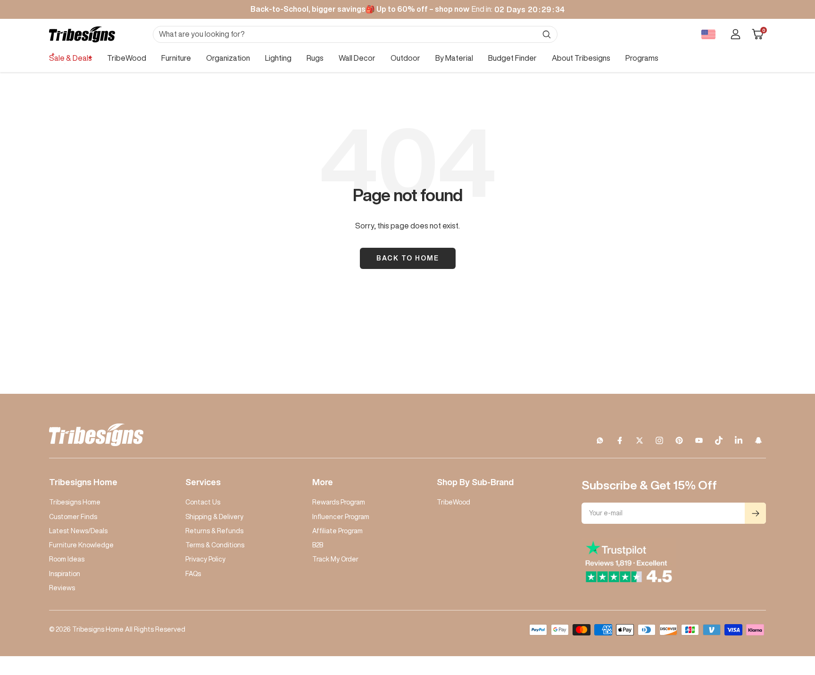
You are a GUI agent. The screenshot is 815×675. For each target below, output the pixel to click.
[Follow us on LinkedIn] (738, 440)
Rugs (315, 58)
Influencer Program (340, 516)
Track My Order (335, 559)
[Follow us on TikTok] (718, 440)
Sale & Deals (70, 58)
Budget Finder (512, 58)
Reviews (62, 588)
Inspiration (64, 573)
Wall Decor (357, 58)
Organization (228, 58)
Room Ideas (66, 559)
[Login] (735, 34)
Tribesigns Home (74, 502)
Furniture (176, 58)
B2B (317, 545)
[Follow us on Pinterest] (679, 440)
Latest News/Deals (78, 531)
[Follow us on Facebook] (619, 440)
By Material (454, 58)
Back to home (407, 258)
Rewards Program (338, 502)
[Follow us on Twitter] (639, 440)
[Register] (755, 513)
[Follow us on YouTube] (699, 440)
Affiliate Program (337, 531)
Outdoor (405, 58)
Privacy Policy (205, 559)
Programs (641, 58)
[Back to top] (775, 611)
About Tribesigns (581, 58)
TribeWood (126, 58)
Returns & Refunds (214, 531)
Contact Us (202, 502)
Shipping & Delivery (214, 516)
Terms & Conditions (214, 545)
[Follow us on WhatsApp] (599, 440)
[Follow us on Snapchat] (758, 440)
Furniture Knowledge (81, 545)
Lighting (278, 58)
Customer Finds (73, 516)
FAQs (193, 573)
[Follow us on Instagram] (659, 440)
